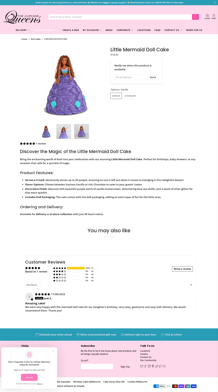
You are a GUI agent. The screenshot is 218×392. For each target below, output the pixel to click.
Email (84, 360)
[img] (42, 294)
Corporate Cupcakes (60, 381)
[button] (27, 143)
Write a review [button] (182, 269)
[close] (215, 2)
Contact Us (171, 30)
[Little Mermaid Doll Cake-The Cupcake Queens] (65, 84)
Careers (144, 354)
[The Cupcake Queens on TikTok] (156, 366)
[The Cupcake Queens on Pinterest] (152, 366)
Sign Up (125, 366)
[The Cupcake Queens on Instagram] (149, 366)
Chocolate (130, 95)
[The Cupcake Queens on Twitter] (160, 366)
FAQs (158, 30)
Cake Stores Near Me (114, 381)
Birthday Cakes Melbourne (86, 381)
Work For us (194, 30)
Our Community (148, 360)
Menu (109, 30)
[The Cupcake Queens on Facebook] (145, 366)
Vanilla (116, 95)
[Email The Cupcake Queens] (141, 366)
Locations (144, 30)
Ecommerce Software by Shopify (68, 386)
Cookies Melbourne (137, 381)
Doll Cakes (35, 39)
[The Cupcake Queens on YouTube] (164, 366)
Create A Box (71, 30)
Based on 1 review (36, 271)
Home (24, 39)
